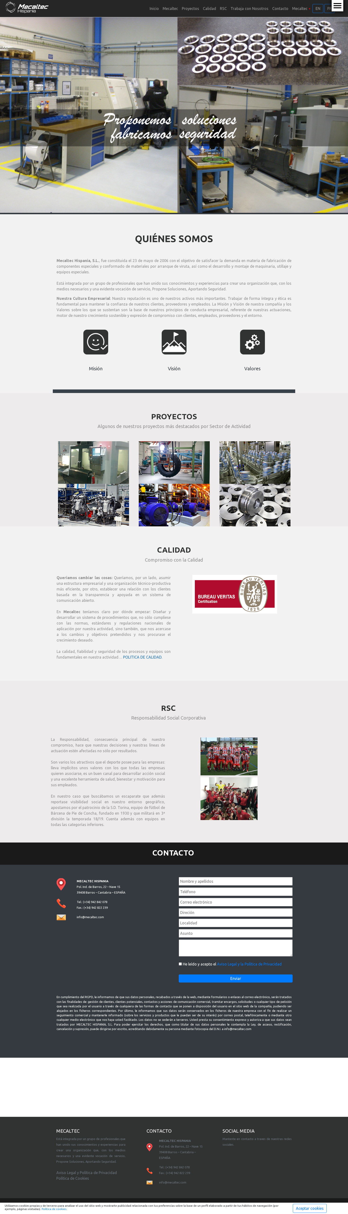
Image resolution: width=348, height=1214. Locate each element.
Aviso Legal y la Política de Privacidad (249, 964)
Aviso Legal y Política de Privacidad (86, 1172)
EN (318, 8)
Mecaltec (170, 8)
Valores (252, 368)
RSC (223, 8)
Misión (96, 368)
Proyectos (190, 8)
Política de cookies (54, 1208)
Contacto (280, 8)
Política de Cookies (72, 1178)
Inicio (154, 8)
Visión (174, 368)
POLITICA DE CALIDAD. (142, 657)
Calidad (209, 8)
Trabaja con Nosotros (249, 8)
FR (329, 8)
